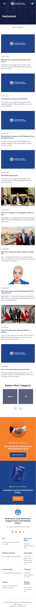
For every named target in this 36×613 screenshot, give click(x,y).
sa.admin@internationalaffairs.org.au (12, 573)
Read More (18, 498)
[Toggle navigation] (4, 3)
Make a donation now (18, 454)
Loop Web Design (21, 606)
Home (13, 27)
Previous (15, 408)
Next (20, 408)
